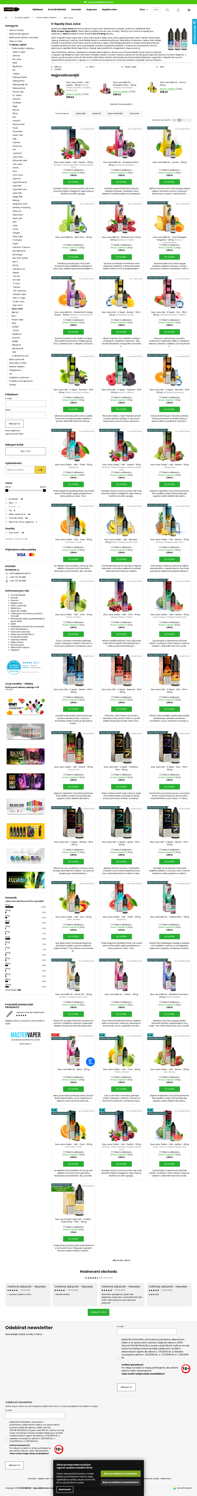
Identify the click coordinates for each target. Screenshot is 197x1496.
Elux (14, 117)
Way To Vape (19, 298)
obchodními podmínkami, (158, 1339)
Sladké (15, 341)
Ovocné (16, 337)
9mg (7, 947)
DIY (10, 374)
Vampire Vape (19, 294)
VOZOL (16, 330)
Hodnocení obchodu (20, 631)
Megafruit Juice (20, 203)
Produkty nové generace (21, 381)
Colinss (16, 73)
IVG (14, 149)
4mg (7, 926)
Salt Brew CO (19, 269)
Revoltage (17, 254)
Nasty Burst (18, 214)
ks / (25, 451)
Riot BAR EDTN (19, 251)
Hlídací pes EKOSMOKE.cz (22, 634)
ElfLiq (15, 113)
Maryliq (16, 200)
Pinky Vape (18, 236)
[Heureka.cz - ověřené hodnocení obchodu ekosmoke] (26, 667)
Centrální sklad (18, 518)
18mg (7, 979)
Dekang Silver (19, 88)
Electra (16, 110)
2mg (7, 915)
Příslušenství (15, 370)
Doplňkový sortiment (19, 377)
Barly (15, 62)
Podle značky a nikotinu (23, 48)
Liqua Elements (20, 182)
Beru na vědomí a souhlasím (120, 1473)
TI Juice (16, 283)
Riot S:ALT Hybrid (20, 258)
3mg (7, 921)
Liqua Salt (17, 193)
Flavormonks (19, 124)
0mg (7, 905)
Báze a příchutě (16, 359)
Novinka (14, 506)
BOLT (14, 316)
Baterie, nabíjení (17, 366)
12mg (7, 963)
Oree (15, 225)
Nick (15, 222)
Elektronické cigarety (19, 34)
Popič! (15, 243)
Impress (16, 142)
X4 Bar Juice (18, 301)
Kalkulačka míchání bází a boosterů (27, 626)
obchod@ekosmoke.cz (20, 573)
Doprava (15, 600)
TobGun (16, 287)
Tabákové (16, 334)
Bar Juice (17, 59)
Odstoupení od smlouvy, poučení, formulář (27, 614)
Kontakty (32, 1478)
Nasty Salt (17, 218)
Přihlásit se (14, 423)
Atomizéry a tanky (18, 363)
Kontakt (14, 597)
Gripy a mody (15, 41)
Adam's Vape (19, 52)
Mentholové (17, 348)
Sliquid (16, 272)
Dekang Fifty (19, 80)
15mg (7, 968)
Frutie (15, 128)
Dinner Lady (18, 91)
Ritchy (16, 265)
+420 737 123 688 (17, 577)
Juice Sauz (18, 156)
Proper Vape (17, 319)
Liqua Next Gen (20, 189)
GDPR (13, 624)
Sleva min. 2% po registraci (23, 522)
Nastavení (65, 1489)
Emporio (16, 120)
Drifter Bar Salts (20, 160)
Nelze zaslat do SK (19, 514)
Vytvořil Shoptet (184, 1488)
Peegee (16, 232)
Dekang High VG (20, 84)
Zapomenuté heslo (14, 434)
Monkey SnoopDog (21, 207)
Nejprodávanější (115, 113)
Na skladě (16, 499)
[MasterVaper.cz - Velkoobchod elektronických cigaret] (25, 1035)
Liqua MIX (17, 185)
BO (14, 70)
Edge (15, 106)
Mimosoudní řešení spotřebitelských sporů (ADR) (28, 620)
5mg (7, 931)
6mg (7, 936)
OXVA (15, 229)
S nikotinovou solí (20, 355)
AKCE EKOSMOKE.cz (20, 629)
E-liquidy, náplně (18, 44)
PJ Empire (17, 240)
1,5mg (8, 910)
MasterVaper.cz (25, 1044)
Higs (15, 138)
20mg (8, 984)
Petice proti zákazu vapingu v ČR (22, 687)
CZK (156, 9)
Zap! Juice (17, 305)
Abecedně (134, 113)
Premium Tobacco (21, 247)
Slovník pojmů (17, 645)
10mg (7, 952)
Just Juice (17, 164)
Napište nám (17, 603)
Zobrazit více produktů (120, 104)
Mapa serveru (17, 642)
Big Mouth (17, 66)
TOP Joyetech (19, 290)
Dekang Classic (20, 77)
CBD (14, 352)
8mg (7, 942)
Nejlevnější (81, 113)
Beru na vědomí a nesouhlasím (121, 1482)
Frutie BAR (17, 131)
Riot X (15, 261)
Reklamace (16, 608)
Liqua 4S (17, 178)
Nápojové (16, 344)
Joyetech (17, 153)
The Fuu (16, 276)
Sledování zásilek (19, 611)
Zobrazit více (98, 1312)
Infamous (17, 146)
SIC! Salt (16, 279)
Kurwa (15, 167)
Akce (12, 502)
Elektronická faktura (20, 647)
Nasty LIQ (17, 211)
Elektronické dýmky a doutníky (23, 37)
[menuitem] (37, 9)
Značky (12, 384)
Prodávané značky (19, 637)
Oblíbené (15, 650)
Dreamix (17, 99)
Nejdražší (97, 113)
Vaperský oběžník (19, 639)
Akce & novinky (16, 30)
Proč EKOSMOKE (18, 595)
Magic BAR (17, 196)
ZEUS (14, 323)
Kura (15, 171)
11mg (7, 958)
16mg (7, 974)
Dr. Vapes (17, 95)
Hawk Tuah (18, 135)
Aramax (16, 55)
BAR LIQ (15, 312)
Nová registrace (12, 430)
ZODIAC (15, 326)
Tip (12, 510)
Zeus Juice (17, 308)
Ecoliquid (17, 102)
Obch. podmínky (18, 605)
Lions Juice (18, 175)
